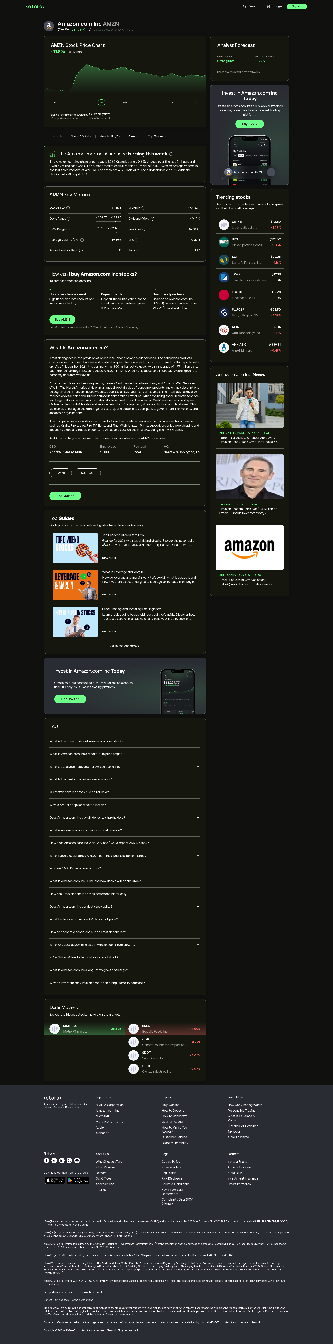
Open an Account (174, 1121)
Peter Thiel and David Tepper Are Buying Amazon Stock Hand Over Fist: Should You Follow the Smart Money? (249, 440)
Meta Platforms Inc (109, 1121)
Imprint (101, 1189)
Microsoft (102, 1116)
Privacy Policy (171, 1167)
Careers (101, 1173)
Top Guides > (157, 136)
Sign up (296, 6)
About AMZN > (80, 136)
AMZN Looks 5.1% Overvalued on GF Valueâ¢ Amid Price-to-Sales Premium (246, 582)
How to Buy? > (110, 136)
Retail (61, 473)
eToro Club (235, 1173)
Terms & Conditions (176, 1184)
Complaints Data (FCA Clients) (177, 1201)
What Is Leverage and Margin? (123, 572)
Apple (100, 1127)
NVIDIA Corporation (110, 1105)
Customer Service (174, 1137)
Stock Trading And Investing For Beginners (132, 609)
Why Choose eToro (109, 1161)
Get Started (65, 496)
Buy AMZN (249, 124)
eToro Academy (238, 1137)
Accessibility (105, 1184)
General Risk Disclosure (57, 1300)
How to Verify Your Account (175, 1129)
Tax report (235, 1131)
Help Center (170, 1105)
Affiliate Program (239, 1167)
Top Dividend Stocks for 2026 (123, 535)
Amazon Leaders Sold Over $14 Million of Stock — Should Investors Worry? (248, 511)
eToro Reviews (106, 1167)
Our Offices (104, 1178)
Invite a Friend (237, 1161)
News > (134, 136)
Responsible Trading (241, 1110)
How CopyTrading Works (245, 1105)
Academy (131, 327)
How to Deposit (173, 1110)
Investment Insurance (243, 1178)
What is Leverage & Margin (241, 1118)
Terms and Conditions (267, 1280)
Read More (109, 557)
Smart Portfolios (239, 1184)
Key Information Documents (173, 1192)
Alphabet (102, 1133)
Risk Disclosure (172, 1178)
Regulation (169, 1173)
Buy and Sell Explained (243, 1126)
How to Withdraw (174, 1116)
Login (278, 6)
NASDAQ (87, 473)
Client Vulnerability (175, 1143)
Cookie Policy (171, 1161)
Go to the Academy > (125, 646)
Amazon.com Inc (107, 1110)
